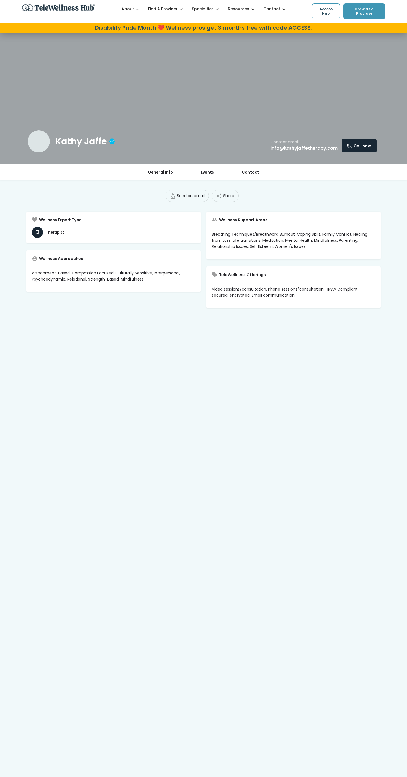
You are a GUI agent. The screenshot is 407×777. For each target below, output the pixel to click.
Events (207, 172)
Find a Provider (163, 9)
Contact (271, 9)
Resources (238, 9)
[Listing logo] (39, 141)
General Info (160, 172)
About (128, 9)
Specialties (203, 9)
